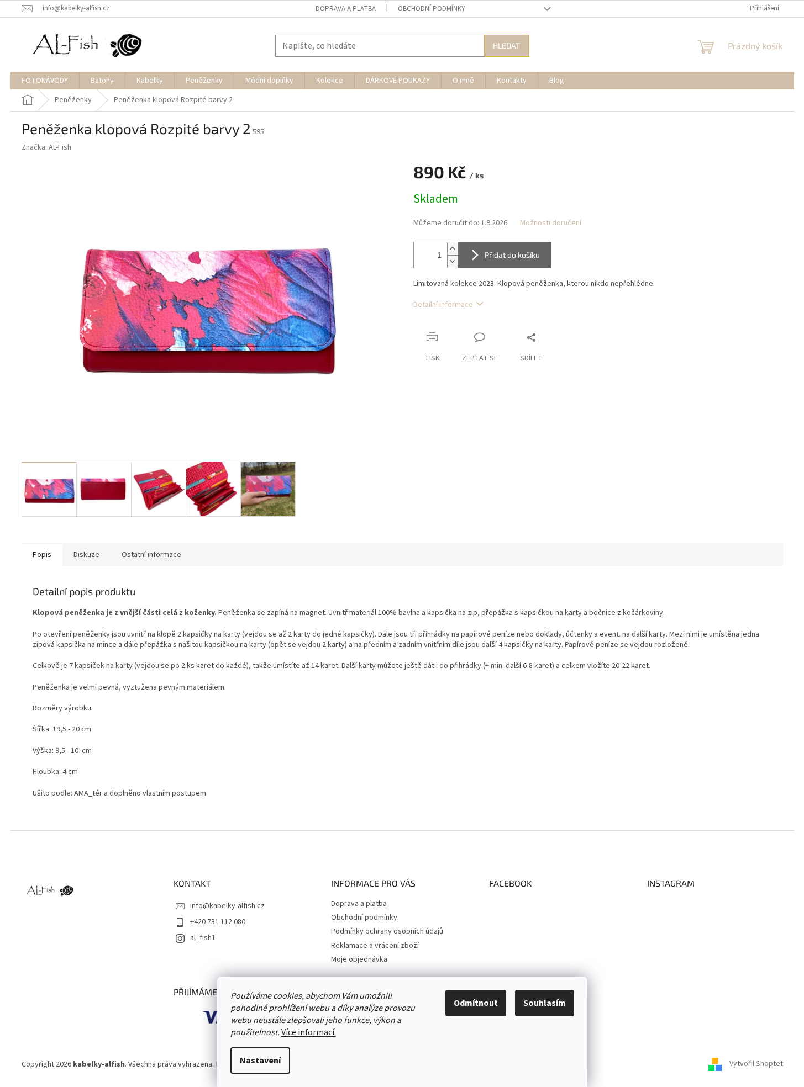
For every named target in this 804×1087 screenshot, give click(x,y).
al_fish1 (203, 937)
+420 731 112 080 (217, 921)
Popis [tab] (42, 554)
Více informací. (308, 1032)
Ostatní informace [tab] (151, 554)
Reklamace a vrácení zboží (375, 945)
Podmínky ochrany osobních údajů (387, 931)
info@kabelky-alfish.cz (227, 905)
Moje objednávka (359, 959)
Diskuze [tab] (86, 554)
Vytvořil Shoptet (756, 1064)
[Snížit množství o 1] (452, 261)
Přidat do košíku (512, 254)
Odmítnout (476, 1003)
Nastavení (260, 1060)
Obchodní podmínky (431, 9)
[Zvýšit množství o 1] (452, 248)
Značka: (46, 147)
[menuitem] (44, 80)
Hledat (506, 45)
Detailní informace (443, 304)
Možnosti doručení (550, 223)
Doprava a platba (346, 9)
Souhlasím (544, 1003)
